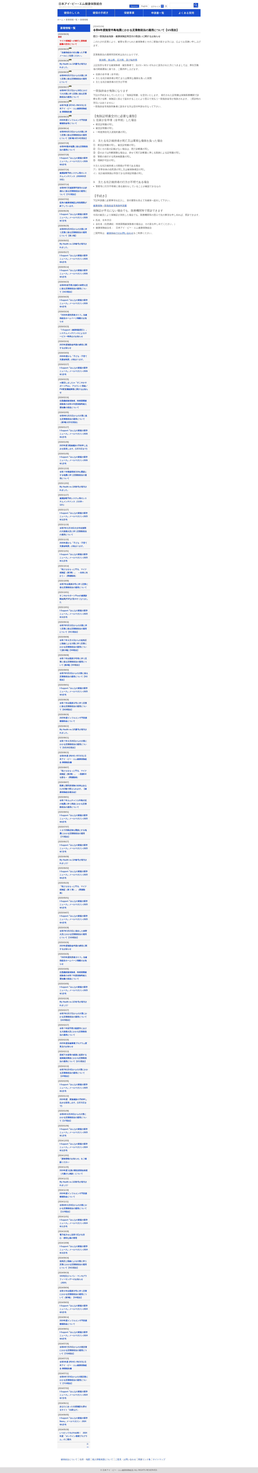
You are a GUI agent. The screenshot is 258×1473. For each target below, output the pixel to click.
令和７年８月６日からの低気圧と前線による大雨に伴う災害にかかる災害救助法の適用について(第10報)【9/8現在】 (73, 645)
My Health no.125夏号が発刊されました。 (73, 731)
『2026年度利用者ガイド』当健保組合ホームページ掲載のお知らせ (73, 318)
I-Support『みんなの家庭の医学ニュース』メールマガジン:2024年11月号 (74, 1223)
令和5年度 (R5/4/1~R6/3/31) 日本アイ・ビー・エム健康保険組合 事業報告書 (73, 1365)
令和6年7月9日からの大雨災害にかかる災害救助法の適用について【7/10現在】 (74, 1380)
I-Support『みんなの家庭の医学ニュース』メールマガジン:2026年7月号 (74, 217)
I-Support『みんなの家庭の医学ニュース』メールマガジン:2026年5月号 (74, 273)
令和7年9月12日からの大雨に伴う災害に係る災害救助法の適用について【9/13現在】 (73, 628)
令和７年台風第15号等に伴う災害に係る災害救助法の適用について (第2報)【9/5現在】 (73, 661)
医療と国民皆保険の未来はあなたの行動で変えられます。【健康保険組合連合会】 (73, 788)
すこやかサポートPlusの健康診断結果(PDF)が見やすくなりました (74, 598)
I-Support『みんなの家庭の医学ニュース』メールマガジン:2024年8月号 (74, 1335)
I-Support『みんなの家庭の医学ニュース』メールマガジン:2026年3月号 (74, 371)
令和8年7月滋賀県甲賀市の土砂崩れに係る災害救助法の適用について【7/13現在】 (73, 191)
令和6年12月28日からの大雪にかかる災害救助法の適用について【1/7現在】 (73, 1117)
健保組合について (69, 1459)
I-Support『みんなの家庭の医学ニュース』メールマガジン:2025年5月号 (74, 904)
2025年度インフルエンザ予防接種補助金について (73, 719)
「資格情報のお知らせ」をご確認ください (73, 1160)
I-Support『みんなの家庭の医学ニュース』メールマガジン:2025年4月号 (74, 919)
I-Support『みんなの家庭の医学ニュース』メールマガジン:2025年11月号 (74, 557)
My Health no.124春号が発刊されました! (73, 861)
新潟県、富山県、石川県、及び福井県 (118, 60)
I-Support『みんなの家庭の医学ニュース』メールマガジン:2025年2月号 (74, 1087)
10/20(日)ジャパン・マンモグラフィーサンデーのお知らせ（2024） (73, 1279)
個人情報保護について (102, 1459)
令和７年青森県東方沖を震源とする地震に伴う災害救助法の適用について (73, 475)
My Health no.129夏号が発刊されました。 (73, 65)
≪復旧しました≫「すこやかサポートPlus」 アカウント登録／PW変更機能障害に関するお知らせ (74, 388)
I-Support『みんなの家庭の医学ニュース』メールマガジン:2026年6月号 (74, 258)
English (144, 6)
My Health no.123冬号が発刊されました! (73, 1003)
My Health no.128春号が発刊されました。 (73, 245)
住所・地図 (85, 1459)
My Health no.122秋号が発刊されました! (73, 1183)
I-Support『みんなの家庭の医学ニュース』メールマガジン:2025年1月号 (74, 1132)
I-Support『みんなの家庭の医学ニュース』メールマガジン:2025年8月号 (74, 818)
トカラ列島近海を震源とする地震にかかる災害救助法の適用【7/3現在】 (73, 833)
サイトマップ (159, 1459)
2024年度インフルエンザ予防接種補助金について (73, 1195)
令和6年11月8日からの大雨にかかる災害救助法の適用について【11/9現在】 (73, 1208)
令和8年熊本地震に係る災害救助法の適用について (74, 148)
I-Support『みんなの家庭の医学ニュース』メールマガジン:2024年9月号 (74, 1309)
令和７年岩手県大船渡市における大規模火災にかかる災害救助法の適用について (73, 1031)
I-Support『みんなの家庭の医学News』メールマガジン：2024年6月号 (74, 1421)
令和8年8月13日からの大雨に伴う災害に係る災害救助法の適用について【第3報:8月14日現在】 (74, 135)
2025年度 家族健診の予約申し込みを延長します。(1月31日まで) (74, 447)
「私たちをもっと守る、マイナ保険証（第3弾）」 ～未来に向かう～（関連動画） (74, 572)
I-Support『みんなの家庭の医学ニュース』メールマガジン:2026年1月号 (74, 460)
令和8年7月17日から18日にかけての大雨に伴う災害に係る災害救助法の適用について (73, 93)
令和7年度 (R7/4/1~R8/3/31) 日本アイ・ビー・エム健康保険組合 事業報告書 (73, 108)
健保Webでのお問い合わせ (120, 233)
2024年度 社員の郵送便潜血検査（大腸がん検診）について (74, 1172)
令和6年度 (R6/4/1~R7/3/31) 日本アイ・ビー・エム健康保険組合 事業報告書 (73, 759)
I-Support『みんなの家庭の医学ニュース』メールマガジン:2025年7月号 (74, 848)
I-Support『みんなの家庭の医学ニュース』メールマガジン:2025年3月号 (74, 990)
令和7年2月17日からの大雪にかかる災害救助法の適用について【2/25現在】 (73, 1016)
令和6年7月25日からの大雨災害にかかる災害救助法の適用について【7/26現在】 (73, 1350)
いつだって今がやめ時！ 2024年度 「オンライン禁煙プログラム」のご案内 (73, 1436)
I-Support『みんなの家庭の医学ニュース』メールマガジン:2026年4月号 (74, 303)
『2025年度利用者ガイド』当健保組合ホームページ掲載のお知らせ (73, 960)
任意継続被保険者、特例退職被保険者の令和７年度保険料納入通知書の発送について (73, 975)
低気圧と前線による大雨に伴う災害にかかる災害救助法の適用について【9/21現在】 (73, 1264)
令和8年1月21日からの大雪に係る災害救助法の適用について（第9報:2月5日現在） (73, 419)
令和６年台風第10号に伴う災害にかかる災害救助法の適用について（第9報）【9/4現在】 (73, 1294)
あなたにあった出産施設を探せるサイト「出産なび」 (73, 1408)
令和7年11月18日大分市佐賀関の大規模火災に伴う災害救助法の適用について (73, 531)
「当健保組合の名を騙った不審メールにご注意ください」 (73, 54)
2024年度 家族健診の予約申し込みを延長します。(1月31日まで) (73, 1102)
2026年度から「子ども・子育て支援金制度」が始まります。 (73, 358)
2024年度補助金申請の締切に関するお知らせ (73, 947)
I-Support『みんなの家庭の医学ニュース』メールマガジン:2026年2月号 (74, 433)
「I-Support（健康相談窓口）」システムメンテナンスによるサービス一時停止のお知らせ (74, 333)
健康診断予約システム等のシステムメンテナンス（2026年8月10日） (73, 176)
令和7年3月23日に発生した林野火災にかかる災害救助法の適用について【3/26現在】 (73, 934)
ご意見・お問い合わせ (125, 1459)
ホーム (60, 20)
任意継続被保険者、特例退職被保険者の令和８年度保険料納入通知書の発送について (73, 404)
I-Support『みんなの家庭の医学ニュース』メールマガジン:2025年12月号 (74, 516)
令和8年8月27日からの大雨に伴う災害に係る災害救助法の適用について (73, 78)
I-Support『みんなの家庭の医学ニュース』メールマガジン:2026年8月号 (74, 161)
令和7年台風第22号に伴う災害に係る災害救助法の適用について (74, 586)
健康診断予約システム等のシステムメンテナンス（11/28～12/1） (73, 501)
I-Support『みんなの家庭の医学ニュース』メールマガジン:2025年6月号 (74, 874)
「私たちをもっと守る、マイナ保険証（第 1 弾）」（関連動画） (73, 889)
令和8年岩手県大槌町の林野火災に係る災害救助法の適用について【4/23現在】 (74, 288)
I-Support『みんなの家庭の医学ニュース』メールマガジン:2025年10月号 (74, 613)
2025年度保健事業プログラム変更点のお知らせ (73, 1045)
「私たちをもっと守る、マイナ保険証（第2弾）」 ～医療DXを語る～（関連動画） (73, 774)
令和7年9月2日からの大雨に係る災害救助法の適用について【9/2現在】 (74, 676)
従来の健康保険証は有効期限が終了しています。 (73, 204)
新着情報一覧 (71, 20)
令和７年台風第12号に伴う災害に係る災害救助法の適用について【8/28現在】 (73, 706)
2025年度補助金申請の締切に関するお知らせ (73, 346)
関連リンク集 (144, 1459)
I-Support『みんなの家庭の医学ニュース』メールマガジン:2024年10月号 (74, 1249)
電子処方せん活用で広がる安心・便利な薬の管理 (72, 1236)
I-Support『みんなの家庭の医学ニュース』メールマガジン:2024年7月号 (74, 1394)
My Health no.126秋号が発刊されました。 (73, 488)
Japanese (134, 6)
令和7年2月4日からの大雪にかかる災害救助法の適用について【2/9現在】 (74, 1072)
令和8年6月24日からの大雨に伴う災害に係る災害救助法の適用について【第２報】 (73, 232)
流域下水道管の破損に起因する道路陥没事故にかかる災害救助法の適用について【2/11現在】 (73, 1058)
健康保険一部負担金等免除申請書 (110, 205)
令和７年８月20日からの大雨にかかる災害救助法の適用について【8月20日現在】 (73, 744)
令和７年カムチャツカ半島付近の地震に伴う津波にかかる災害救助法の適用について (73, 803)
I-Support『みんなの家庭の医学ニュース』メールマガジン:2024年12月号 (74, 1147)
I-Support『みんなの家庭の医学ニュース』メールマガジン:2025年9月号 (74, 691)
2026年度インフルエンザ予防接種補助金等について (73, 121)
